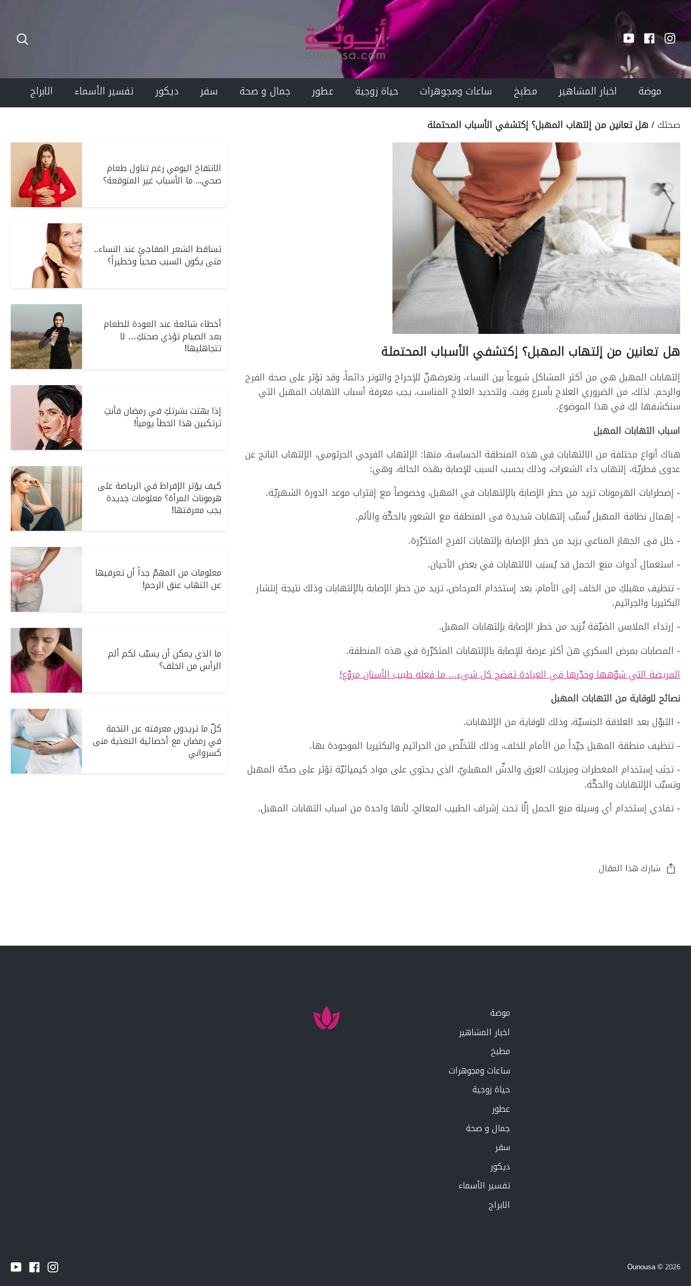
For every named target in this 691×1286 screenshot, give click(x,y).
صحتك (669, 124)
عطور (501, 1108)
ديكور (500, 1166)
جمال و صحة (488, 1128)
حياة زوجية (491, 1089)
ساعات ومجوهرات (479, 1070)
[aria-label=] (22, 39)
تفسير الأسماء (484, 1185)
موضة (500, 1012)
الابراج (499, 1204)
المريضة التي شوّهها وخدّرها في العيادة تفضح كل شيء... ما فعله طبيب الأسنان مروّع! (510, 674)
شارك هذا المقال (629, 868)
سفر (502, 1147)
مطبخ (500, 1051)
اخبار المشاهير (484, 1032)
